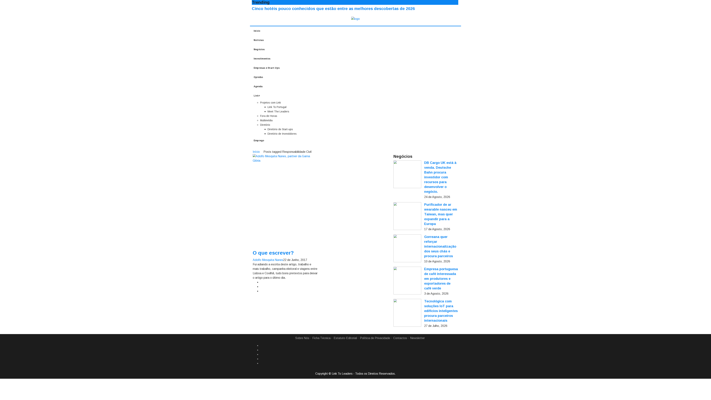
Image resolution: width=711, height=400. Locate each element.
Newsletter (417, 338)
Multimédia (266, 120)
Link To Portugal (277, 107)
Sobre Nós (302, 338)
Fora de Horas (268, 115)
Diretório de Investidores (282, 133)
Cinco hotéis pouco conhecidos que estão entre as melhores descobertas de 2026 (333, 8)
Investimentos (262, 58)
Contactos (400, 338)
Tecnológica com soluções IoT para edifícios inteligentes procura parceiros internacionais (441, 310)
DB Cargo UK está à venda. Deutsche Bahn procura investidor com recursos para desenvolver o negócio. (440, 177)
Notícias (259, 40)
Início (257, 31)
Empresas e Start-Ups (267, 68)
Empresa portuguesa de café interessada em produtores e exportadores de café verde (441, 278)
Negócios (259, 49)
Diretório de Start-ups (280, 129)
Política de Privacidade (375, 338)
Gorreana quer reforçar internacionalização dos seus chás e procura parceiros (440, 246)
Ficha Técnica (321, 338)
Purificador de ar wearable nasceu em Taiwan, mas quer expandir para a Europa (440, 214)
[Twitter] (262, 354)
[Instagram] (262, 358)
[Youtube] (262, 363)
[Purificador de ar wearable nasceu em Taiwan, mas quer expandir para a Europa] (407, 216)
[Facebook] (262, 345)
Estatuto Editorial (345, 338)
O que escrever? (273, 253)
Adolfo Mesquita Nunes (268, 259)
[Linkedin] (262, 350)
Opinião (258, 77)
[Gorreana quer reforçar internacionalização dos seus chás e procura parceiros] (407, 248)
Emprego (259, 140)
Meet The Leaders (278, 111)
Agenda (258, 86)
